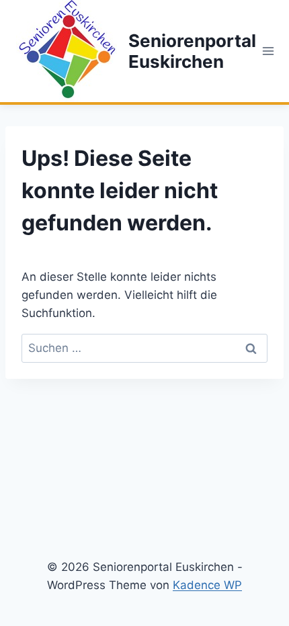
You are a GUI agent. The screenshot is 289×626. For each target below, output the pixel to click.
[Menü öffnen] (268, 50)
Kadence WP (207, 585)
